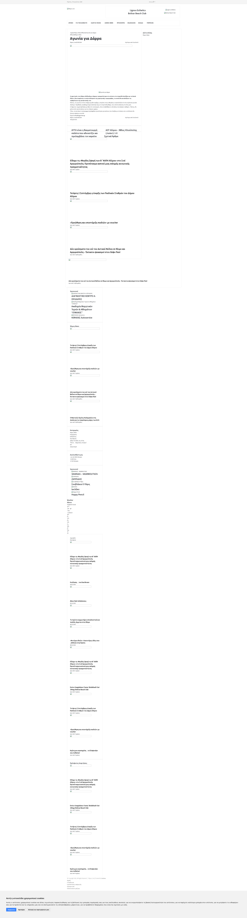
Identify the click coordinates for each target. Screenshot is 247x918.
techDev (75, 489)
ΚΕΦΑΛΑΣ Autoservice (81, 317)
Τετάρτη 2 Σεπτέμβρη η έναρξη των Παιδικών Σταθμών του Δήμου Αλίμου (102, 195)
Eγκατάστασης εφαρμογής (74, 884)
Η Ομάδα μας (70, 882)
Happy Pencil (77, 494)
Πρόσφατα (73, 540)
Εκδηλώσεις (132, 23)
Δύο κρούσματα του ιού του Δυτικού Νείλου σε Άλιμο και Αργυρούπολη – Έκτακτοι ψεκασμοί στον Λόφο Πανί (97, 250)
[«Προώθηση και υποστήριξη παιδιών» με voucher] (89, 201)
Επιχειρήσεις (73, 435)
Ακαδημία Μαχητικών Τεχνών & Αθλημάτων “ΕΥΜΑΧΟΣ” (81, 309)
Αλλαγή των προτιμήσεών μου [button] (38, 909)
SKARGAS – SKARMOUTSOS (84, 474)
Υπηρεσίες (150, 23)
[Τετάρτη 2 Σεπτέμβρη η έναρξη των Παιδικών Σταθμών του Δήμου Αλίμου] (89, 172)
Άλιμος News (109, 23)
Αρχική (71, 23)
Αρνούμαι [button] (21, 909)
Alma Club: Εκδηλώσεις (78, 601)
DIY (71, 445)
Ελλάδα (140, 23)
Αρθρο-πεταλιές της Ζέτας (77, 441)
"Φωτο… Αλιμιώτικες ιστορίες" (78, 443)
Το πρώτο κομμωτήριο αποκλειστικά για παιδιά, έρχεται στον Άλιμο (85, 621)
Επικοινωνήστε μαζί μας (73, 888)
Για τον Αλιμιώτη (81, 23)
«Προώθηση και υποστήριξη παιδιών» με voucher (94, 222)
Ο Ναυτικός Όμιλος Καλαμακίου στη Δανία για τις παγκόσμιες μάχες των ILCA (84, 419)
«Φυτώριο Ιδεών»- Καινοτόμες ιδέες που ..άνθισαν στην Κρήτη (84, 642)
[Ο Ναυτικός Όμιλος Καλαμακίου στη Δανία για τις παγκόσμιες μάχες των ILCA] (85, 401)
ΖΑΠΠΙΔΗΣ (76, 479)
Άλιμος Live (73, 42)
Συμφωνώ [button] (11, 909)
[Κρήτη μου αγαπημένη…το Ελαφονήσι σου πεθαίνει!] (80, 737)
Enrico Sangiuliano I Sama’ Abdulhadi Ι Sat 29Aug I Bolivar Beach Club (84, 688)
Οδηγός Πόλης (96, 23)
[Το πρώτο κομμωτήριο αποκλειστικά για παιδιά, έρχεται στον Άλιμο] (80, 606)
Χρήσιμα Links (70, 886)
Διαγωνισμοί (73, 447)
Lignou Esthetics (138, 10)
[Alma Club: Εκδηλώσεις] (80, 587)
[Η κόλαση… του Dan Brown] (80, 568)
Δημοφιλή (72, 538)
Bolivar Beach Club (137, 13)
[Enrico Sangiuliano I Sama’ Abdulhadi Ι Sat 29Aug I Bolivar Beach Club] (80, 673)
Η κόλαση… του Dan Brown (79, 582)
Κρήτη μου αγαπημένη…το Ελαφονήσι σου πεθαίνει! (84, 870)
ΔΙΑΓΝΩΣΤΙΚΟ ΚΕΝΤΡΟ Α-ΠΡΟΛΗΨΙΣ (83, 297)
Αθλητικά (83, 33)
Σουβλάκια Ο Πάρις (80, 484)
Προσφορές (121, 23)
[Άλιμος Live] (70, 9)
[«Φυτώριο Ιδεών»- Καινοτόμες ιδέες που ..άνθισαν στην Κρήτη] (80, 627)
